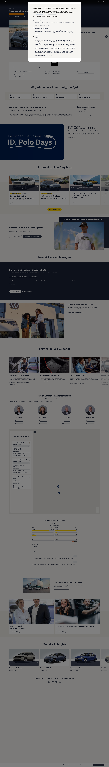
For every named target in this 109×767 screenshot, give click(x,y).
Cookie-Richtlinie (39, 13)
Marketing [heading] (37, 37)
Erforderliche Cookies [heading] (39, 20)
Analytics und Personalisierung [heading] (41, 28)
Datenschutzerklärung (52, 13)
